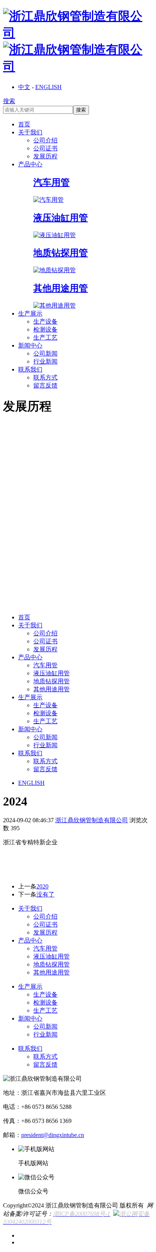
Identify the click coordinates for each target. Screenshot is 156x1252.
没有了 (45, 894)
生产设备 (45, 321)
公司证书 (45, 148)
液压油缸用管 (51, 673)
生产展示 (30, 313)
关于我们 (30, 132)
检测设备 (45, 329)
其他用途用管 (51, 689)
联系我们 (30, 369)
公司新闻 (45, 353)
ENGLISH (48, 87)
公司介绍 (45, 140)
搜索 (9, 101)
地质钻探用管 (51, 681)
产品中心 (30, 164)
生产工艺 (45, 337)
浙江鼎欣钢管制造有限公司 (91, 820)
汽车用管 (45, 665)
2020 (42, 886)
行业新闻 (45, 361)
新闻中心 (30, 345)
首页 (24, 124)
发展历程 (45, 156)
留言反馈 (45, 385)
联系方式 (45, 377)
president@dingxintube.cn (52, 1135)
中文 (24, 87)
